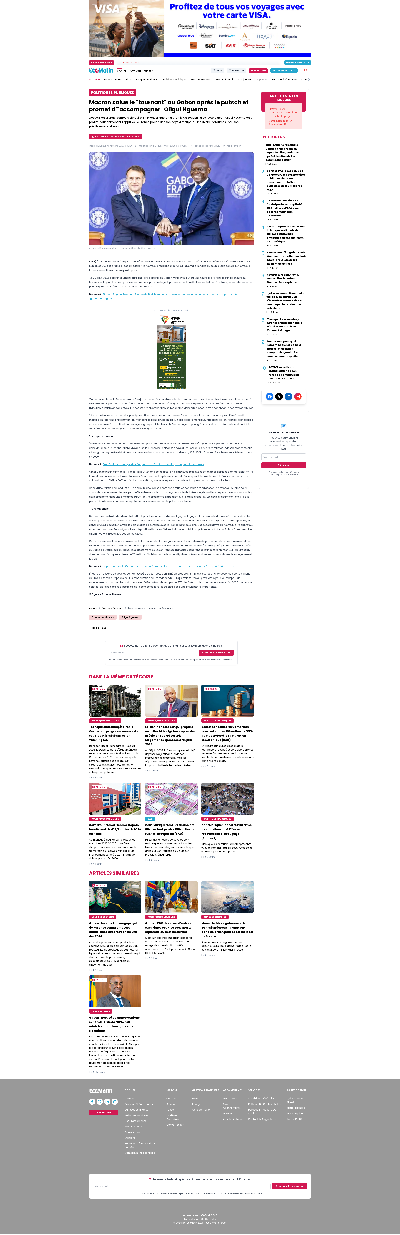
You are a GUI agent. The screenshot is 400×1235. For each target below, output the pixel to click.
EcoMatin (236, 145)
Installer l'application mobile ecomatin (117, 136)
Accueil (93, 608)
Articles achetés (233, 1119)
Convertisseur (175, 1125)
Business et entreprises (139, 1104)
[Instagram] (298, 396)
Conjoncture (132, 1132)
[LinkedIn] (288, 396)
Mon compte (231, 1098)
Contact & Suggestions (262, 1119)
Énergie (196, 1104)
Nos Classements (135, 1121)
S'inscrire (284, 465)
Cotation (171, 1098)
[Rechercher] (305, 70)
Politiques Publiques (112, 608)
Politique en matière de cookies (262, 1111)
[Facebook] (269, 396)
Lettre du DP (294, 1119)
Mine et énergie (134, 1126)
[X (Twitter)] (279, 396)
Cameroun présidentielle (140, 1153)
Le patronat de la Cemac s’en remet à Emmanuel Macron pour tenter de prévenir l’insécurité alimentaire (169, 566)
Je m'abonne (258, 70)
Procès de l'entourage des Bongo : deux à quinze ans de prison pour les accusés (153, 464)
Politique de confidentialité (264, 1104)
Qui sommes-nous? (295, 1100)
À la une (130, 1098)
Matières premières (172, 1117)
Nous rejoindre (296, 1108)
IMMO (195, 1098)
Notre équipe (295, 1113)
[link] (171, 351)
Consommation (201, 1110)
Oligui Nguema (130, 617)
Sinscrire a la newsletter (216, 652)
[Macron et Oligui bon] (171, 199)
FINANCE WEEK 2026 (297, 62)
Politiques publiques (136, 1115)
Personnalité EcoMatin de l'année (140, 1145)
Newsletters (230, 1113)
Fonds (170, 1110)
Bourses (171, 1104)
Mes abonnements (232, 1106)
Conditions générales (261, 1098)
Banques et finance (137, 1110)
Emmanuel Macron (103, 617)
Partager (102, 628)
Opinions (130, 1138)
